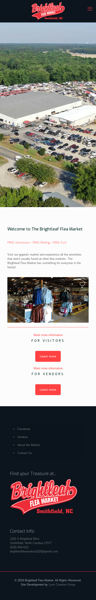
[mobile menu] (90, 9)
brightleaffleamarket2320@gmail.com (34, 551)
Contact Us (24, 453)
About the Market (28, 445)
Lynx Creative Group (62, 584)
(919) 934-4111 (19, 547)
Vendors (22, 437)
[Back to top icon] (87, 591)
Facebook (23, 429)
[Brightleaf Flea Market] (48, 11)
